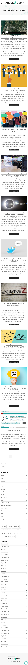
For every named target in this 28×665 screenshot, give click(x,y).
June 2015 (3, 619)
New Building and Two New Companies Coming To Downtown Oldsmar (14, 38)
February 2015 (4, 627)
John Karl (5, 175)
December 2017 (5, 576)
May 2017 (3, 592)
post (10, 307)
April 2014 (3, 641)
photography (4, 497)
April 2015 (3, 625)
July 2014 (3, 636)
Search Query (4, 464)
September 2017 (5, 584)
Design (2, 486)
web (18, 307)
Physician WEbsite (18, 533)
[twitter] (19, 661)
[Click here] (26, 663)
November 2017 (5, 579)
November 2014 (5, 633)
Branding (24, 41)
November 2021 (5, 546)
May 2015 (3, 622)
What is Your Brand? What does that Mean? (14, 130)
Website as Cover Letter (8, 536)
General (10, 42)
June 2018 (3, 571)
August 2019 (4, 563)
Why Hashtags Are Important (14, 387)
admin (4, 260)
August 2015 (4, 617)
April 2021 (3, 549)
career (5, 347)
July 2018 (3, 568)
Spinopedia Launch (14, 430)
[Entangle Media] (12, 2)
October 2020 (4, 552)
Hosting (3, 492)
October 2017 (4, 581)
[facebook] (17, 661)
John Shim (5, 132)
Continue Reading (14, 58)
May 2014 (3, 638)
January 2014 (4, 646)
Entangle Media (11, 656)
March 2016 (4, 603)
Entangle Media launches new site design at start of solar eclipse (14, 213)
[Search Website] (25, 466)
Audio (24, 175)
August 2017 (4, 587)
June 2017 (3, 590)
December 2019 (5, 557)
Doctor (4, 526)
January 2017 (4, 598)
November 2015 (5, 614)
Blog (21, 260)
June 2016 (3, 600)
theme (21, 347)
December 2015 (5, 611)
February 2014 (4, 644)
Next (17, 456)
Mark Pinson (5, 41)
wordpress (14, 217)
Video (16, 176)
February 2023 (4, 544)
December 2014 (5, 630)
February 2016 (4, 606)
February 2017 (4, 595)
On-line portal (16, 530)
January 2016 (4, 609)
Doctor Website (6, 530)
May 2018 (3, 573)
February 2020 (4, 554)
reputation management (6, 505)
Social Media (14, 261)
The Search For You (14, 89)
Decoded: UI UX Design (14, 345)
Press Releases (16, 42)
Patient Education (6, 533)
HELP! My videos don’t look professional (14, 174)
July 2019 (3, 565)
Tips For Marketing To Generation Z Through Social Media (14, 304)
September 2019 (5, 560)
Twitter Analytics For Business (14, 259)
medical (3, 494)
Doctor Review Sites (13, 526)
